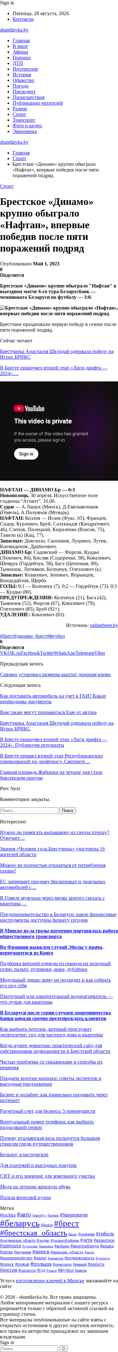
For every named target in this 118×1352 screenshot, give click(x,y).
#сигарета (27, 1270)
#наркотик (55, 1258)
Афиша (20, 52)
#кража (107, 1246)
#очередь (103, 1258)
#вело (72, 1234)
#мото (89, 1252)
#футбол (56, 636)
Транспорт (24, 120)
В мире (20, 46)
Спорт (19, 114)
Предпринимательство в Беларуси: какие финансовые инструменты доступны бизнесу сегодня (58, 917)
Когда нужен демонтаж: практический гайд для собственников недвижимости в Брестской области (55, 1048)
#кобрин (61, 1246)
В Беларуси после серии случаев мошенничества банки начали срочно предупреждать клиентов (55, 1015)
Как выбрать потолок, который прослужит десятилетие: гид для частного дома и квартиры (51, 1031)
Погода (20, 86)
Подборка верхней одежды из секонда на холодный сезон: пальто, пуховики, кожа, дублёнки (55, 966)
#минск (40, 1252)
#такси (52, 1270)
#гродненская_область (17, 1241)
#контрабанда (84, 1245)
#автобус (39, 1215)
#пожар (22, 1264)
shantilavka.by (14, 29)
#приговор (62, 1264)
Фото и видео (27, 125)
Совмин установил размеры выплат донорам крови (55, 674)
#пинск (7, 1264)
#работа (96, 1264)
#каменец (46, 1246)
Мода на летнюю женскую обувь (35, 1186)
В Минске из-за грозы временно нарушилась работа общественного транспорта (59, 933)
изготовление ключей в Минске (50, 1280)
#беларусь (20, 1223)
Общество (23, 80)
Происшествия (28, 97)
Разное (20, 108)
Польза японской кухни (25, 1197)
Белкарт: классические (24, 1154)
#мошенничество (16, 1258)
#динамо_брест (30, 636)
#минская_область (67, 1252)
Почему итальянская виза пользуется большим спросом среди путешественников (50, 1140)
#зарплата (10, 1245)
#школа (81, 1270)
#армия (53, 1215)
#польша (41, 1264)
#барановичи (74, 1215)
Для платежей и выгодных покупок (38, 1165)
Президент (24, 91)
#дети (86, 1240)
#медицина (22, 1252)
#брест (7, 636)
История (22, 74)
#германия (86, 1234)
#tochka (8, 1214)
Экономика (25, 131)
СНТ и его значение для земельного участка (47, 1176)
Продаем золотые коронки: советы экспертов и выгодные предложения (50, 1081)
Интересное (25, 69)
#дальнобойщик (65, 1240)
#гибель (105, 1234)
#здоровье (30, 1246)
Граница (22, 57)
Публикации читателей (38, 103)
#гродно (43, 1240)
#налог (40, 1258)
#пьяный (80, 1264)
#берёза (47, 1225)
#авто (24, 1214)
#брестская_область (33, 1232)
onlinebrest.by (104, 625)
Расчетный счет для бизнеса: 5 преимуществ (47, 1111)
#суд (41, 1270)
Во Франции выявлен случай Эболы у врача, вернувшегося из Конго (51, 949)
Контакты (23, 19)
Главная (21, 40)
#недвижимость (79, 1258)
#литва (6, 1251)
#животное (104, 1240)
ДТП (18, 63)
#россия (8, 1270)
